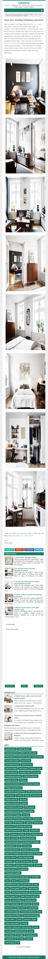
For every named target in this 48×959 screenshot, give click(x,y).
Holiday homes (27, 765)
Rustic (22, 834)
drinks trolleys (10, 919)
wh (18, 943)
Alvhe (7, 892)
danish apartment (11, 772)
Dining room (26, 850)
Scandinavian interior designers (22, 853)
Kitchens (35, 850)
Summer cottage (11, 768)
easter (19, 919)
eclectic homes (10, 857)
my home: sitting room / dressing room (18, 927)
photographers (10, 846)
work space (27, 846)
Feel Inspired (37, 24)
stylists (19, 795)
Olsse (7, 900)
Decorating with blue (12, 850)
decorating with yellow (23, 826)
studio (26, 830)
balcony (35, 904)
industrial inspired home (13, 830)
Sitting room (37, 823)
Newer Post (10, 686)
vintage (26, 795)
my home (26, 815)
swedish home (28, 14)
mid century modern (12, 761)
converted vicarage (11, 912)
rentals (31, 931)
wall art (18, 861)
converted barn (23, 881)
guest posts (27, 884)
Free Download (22, 869)
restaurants (9, 861)
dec (40, 912)
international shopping (12, 815)
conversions (9, 826)
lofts (31, 865)
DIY (6, 834)
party (7, 888)
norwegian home (25, 772)
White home (9, 757)
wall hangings (10, 943)
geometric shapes (30, 919)
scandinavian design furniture (15, 792)
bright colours (20, 908)
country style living (11, 838)
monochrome (20, 757)
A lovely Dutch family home (24, 706)
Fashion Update (28, 7)
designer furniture (11, 780)
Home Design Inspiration (34, 5)
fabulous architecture (12, 803)
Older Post (38, 686)
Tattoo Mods (18, 7)
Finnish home (36, 795)
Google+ (19, 549)
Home (7, 14)
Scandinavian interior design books (17, 877)
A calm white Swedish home (25, 557)
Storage (38, 853)
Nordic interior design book (29, 896)
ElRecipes (15, 5)
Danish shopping (27, 811)
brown (14, 881)
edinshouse (24, 3)
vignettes (29, 939)
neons (36, 927)
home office (28, 819)
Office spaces (29, 807)
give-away (23, 799)
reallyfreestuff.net (20, 931)
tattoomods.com (10, 939)
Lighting (28, 823)
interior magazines (21, 865)
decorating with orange (31, 915)
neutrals (38, 865)
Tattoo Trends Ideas (12, 904)
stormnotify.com (31, 935)
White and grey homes (35, 757)
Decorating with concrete (13, 807)
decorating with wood (12, 811)
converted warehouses (28, 912)
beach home (9, 908)
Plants (7, 853)
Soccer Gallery (17, 900)
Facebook (29, 549)
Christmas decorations (13, 784)
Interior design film (11, 896)
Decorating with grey (12, 765)
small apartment (13, 43)
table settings (33, 888)
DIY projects (19, 823)
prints (24, 888)
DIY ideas (8, 823)
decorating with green (12, 842)
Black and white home (28, 753)
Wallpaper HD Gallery (12, 725)
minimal (24, 923)
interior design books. (25, 857)
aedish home (26, 904)
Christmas (23, 780)
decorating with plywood (13, 819)
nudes (36, 884)
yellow (35, 861)
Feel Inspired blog (26, 536)
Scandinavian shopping (31, 784)
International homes (12, 753)
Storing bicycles (30, 900)
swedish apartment (16, 14)
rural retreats (23, 768)
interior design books (12, 923)
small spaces (9, 795)
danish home (25, 761)
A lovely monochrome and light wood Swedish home (26, 582)
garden (24, 803)
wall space (26, 861)
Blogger (27, 947)
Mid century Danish (34, 792)
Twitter (39, 549)
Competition (35, 830)
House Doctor (35, 892)
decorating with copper (13, 884)
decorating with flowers (13, 915)
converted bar (32, 908)
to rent (21, 939)
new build (8, 931)
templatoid (36, 957)
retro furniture (9, 935)
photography (15, 888)
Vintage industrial (11, 799)
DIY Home (22, 5)
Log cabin (36, 772)
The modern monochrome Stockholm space (24, 569)
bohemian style (36, 834)
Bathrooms (9, 865)
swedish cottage (35, 768)
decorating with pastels (13, 776)
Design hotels (10, 869)
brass (7, 881)
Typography (35, 877)
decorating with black (28, 838)
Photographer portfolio (12, 873)
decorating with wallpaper (30, 842)
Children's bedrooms (30, 776)
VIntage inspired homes (13, 788)
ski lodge (20, 935)
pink (19, 846)
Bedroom (38, 819)
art (28, 834)
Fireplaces (14, 834)
